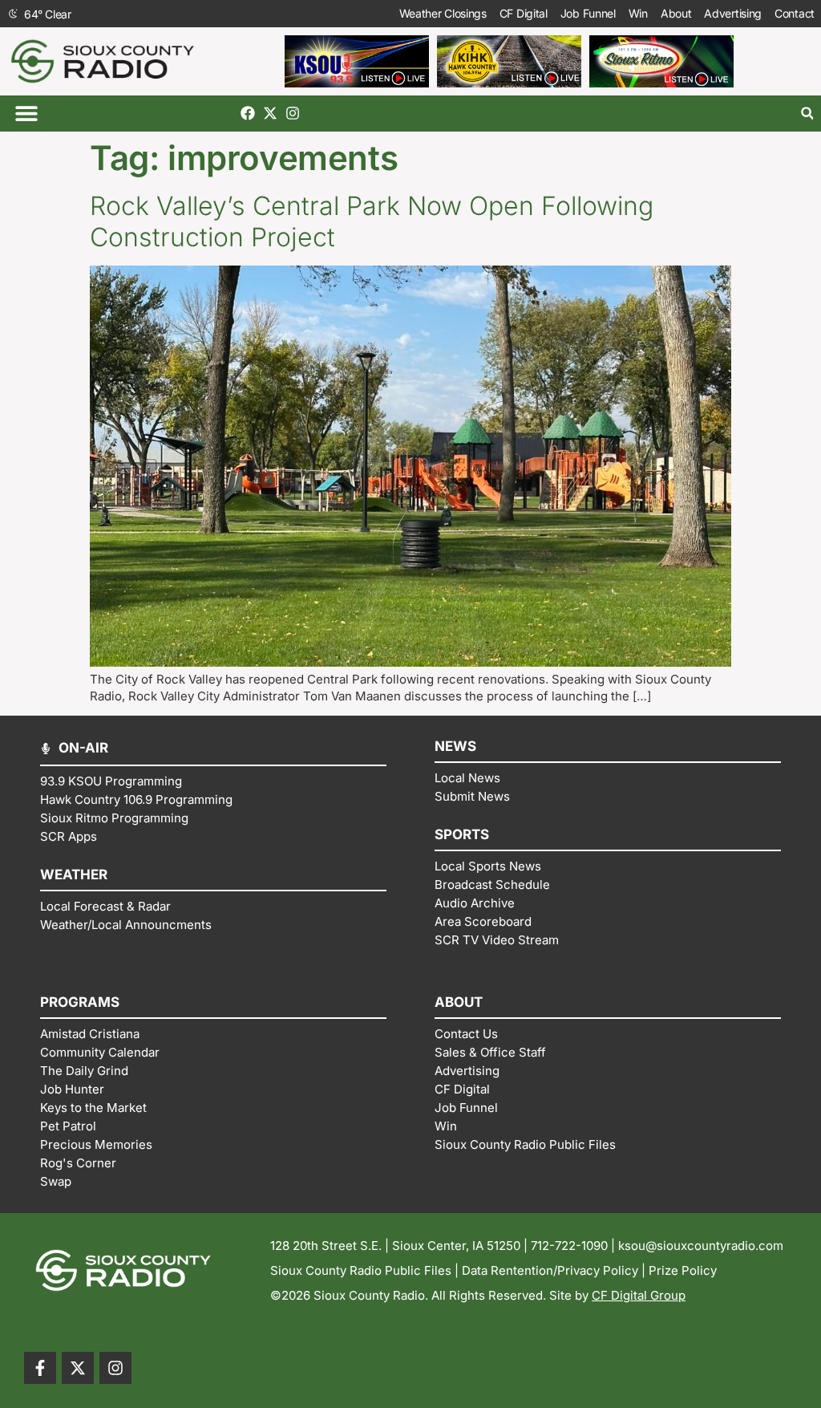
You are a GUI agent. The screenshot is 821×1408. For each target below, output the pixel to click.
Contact (794, 13)
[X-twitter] (270, 113)
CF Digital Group (639, 1295)
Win (638, 13)
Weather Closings (443, 13)
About (676, 13)
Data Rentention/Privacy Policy (550, 1270)
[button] (26, 113)
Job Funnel (588, 13)
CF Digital (523, 13)
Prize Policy (683, 1270)
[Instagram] (292, 113)
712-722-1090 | (574, 1245)
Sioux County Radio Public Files (360, 1270)
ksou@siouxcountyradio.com (700, 1245)
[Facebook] (248, 113)
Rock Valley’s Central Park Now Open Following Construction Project (371, 221)
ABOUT (459, 1002)
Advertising (733, 13)
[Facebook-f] (40, 1368)
